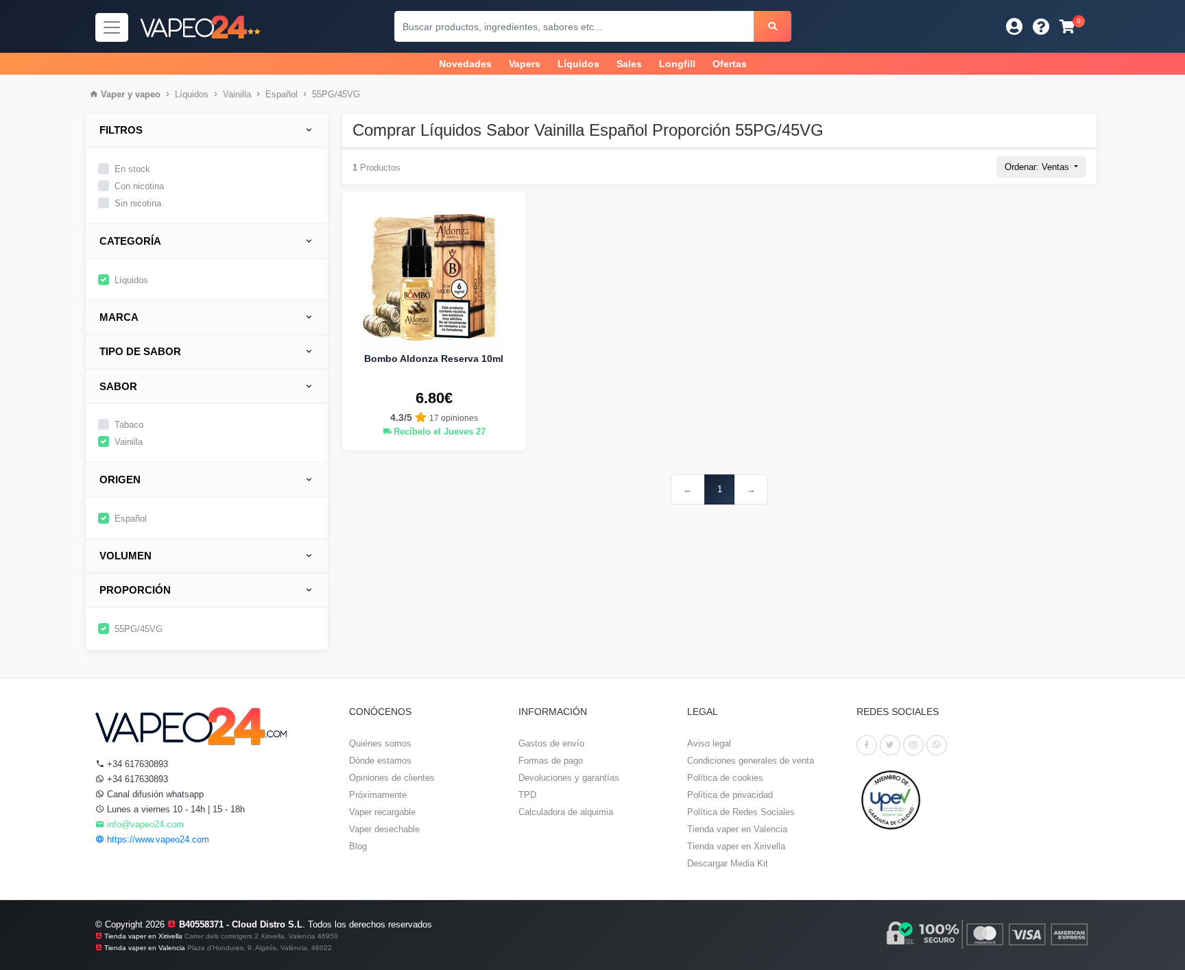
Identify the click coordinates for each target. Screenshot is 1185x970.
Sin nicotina (138, 203)
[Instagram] (913, 745)
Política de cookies (725, 778)
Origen (120, 479)
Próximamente (378, 795)
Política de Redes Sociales (741, 812)
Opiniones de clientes (392, 778)
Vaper (113, 94)
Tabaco (129, 425)
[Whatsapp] (936, 745)
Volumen (125, 555)
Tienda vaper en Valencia (737, 829)
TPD (527, 795)
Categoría (130, 241)
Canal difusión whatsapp (154, 794)
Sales (629, 63)
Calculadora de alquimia (565, 812)
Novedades (465, 63)
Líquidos (578, 63)
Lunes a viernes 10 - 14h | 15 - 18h (174, 809)
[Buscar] (772, 26)
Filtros (121, 130)
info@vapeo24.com (144, 824)
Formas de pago (550, 760)
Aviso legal (709, 743)
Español (281, 94)
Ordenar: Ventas (1038, 167)
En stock (132, 169)
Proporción (135, 590)
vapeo (147, 94)
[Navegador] (111, 27)
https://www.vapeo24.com (156, 839)
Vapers (524, 63)
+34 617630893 (136, 764)
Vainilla (237, 94)
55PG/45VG (336, 94)
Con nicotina (139, 186)
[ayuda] (1041, 26)
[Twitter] (890, 745)
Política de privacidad (730, 795)
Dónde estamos (380, 760)
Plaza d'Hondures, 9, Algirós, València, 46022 (259, 947)
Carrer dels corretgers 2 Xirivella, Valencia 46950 (261, 936)
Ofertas (730, 63)
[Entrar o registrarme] (1014, 26)
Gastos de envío (551, 743)
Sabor (118, 386)
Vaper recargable (382, 812)
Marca (119, 317)
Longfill (677, 63)
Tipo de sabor (140, 351)
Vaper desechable (384, 829)
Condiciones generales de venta (750, 760)
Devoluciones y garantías (568, 778)
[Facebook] (867, 745)
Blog (358, 846)
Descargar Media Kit (727, 863)
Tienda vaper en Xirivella (736, 846)
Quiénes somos (380, 743)
